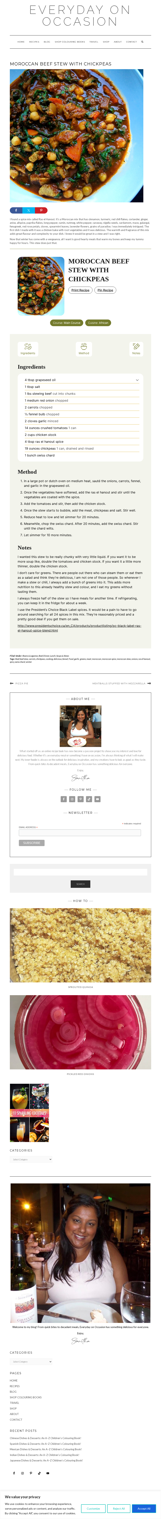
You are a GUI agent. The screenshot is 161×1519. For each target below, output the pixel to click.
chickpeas (40, 659)
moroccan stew (124, 659)
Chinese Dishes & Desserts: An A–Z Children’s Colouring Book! (45, 1438)
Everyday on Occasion (80, 15)
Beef (40, 655)
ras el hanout (144, 659)
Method (84, 353)
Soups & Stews (62, 655)
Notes (136, 353)
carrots (32, 659)
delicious (58, 659)
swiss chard (20, 662)
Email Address (28, 827)
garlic (76, 659)
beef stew (24, 659)
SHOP (106, 42)
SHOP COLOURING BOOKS (70, 42)
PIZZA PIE (22, 683)
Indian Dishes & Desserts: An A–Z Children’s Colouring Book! (44, 1455)
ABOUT (118, 42)
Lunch (53, 655)
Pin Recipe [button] (105, 290)
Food (71, 659)
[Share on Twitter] (28, 210)
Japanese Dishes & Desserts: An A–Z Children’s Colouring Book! (46, 1460)
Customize (93, 1508)
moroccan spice (109, 659)
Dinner (46, 655)
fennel (65, 659)
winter (29, 662)
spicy (12, 662)
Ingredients (28, 353)
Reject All (119, 1508)
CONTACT (131, 42)
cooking (49, 659)
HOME (21, 42)
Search (80, 884)
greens (83, 659)
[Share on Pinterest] (41, 210)
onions (135, 659)
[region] (80, 1505)
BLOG (47, 42)
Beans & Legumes (30, 655)
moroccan (96, 659)
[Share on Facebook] (16, 210)
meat (89, 659)
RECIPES (34, 42)
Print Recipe (80, 290)
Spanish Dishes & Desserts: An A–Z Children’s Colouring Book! (45, 1443)
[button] (137, 380)
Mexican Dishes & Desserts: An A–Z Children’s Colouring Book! (46, 1449)
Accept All (144, 1508)
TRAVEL (94, 42)
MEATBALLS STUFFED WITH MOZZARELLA (118, 683)
